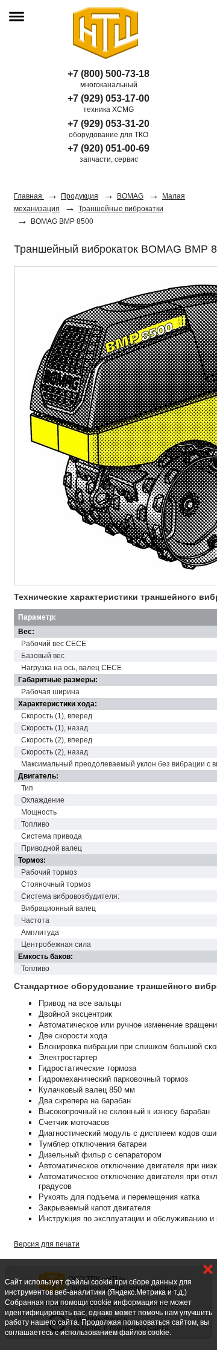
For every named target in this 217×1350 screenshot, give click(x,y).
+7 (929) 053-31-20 (108, 124)
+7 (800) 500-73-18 (108, 74)
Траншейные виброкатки (120, 209)
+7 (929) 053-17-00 (108, 98)
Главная (29, 196)
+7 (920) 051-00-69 (108, 148)
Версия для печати (47, 1244)
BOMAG (130, 196)
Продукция (79, 196)
